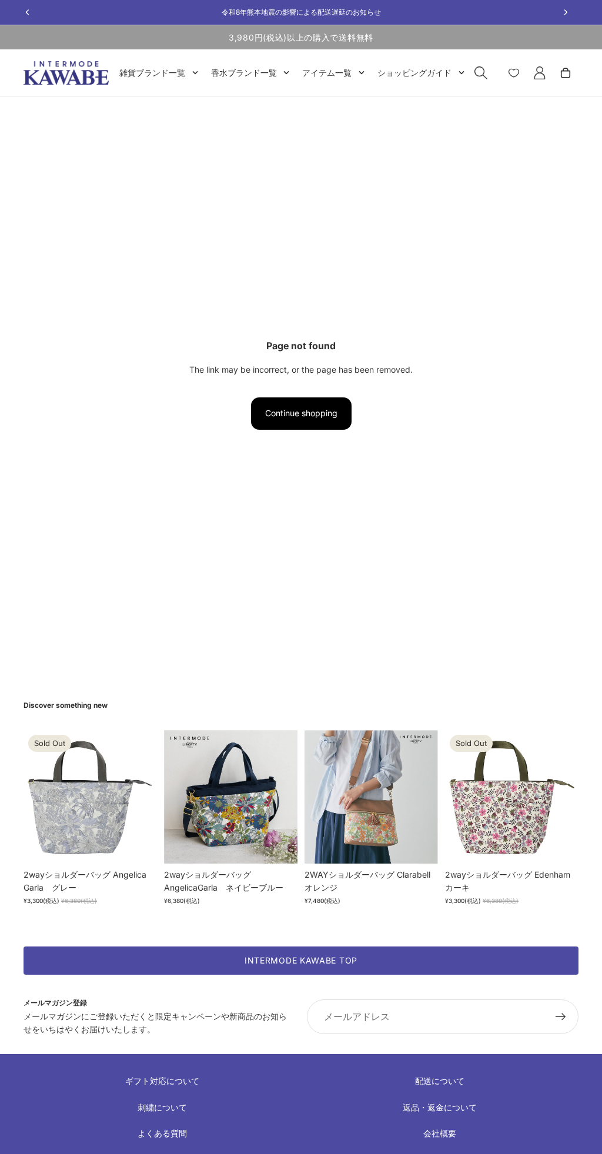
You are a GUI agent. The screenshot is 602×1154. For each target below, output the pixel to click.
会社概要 (439, 1133)
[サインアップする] (561, 1017)
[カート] (565, 73)
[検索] (481, 73)
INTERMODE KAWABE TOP (301, 960)
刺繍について (162, 1107)
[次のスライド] (144, 797)
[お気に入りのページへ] (514, 73)
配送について (439, 1081)
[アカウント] (540, 73)
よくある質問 (162, 1133)
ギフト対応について (162, 1081)
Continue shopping (301, 413)
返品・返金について (440, 1107)
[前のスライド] (36, 797)
